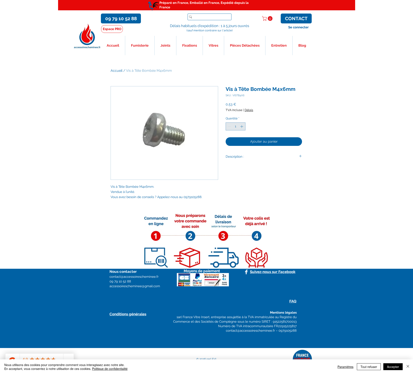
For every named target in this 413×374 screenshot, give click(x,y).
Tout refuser (369, 367)
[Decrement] (229, 126)
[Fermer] (407, 367)
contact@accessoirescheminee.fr (250, 331)
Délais (249, 110)
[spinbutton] (235, 126)
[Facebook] (246, 272)
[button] (268, 18)
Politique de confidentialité (110, 368)
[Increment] (242, 126)
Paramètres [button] (345, 367)
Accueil (116, 71)
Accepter (393, 367)
